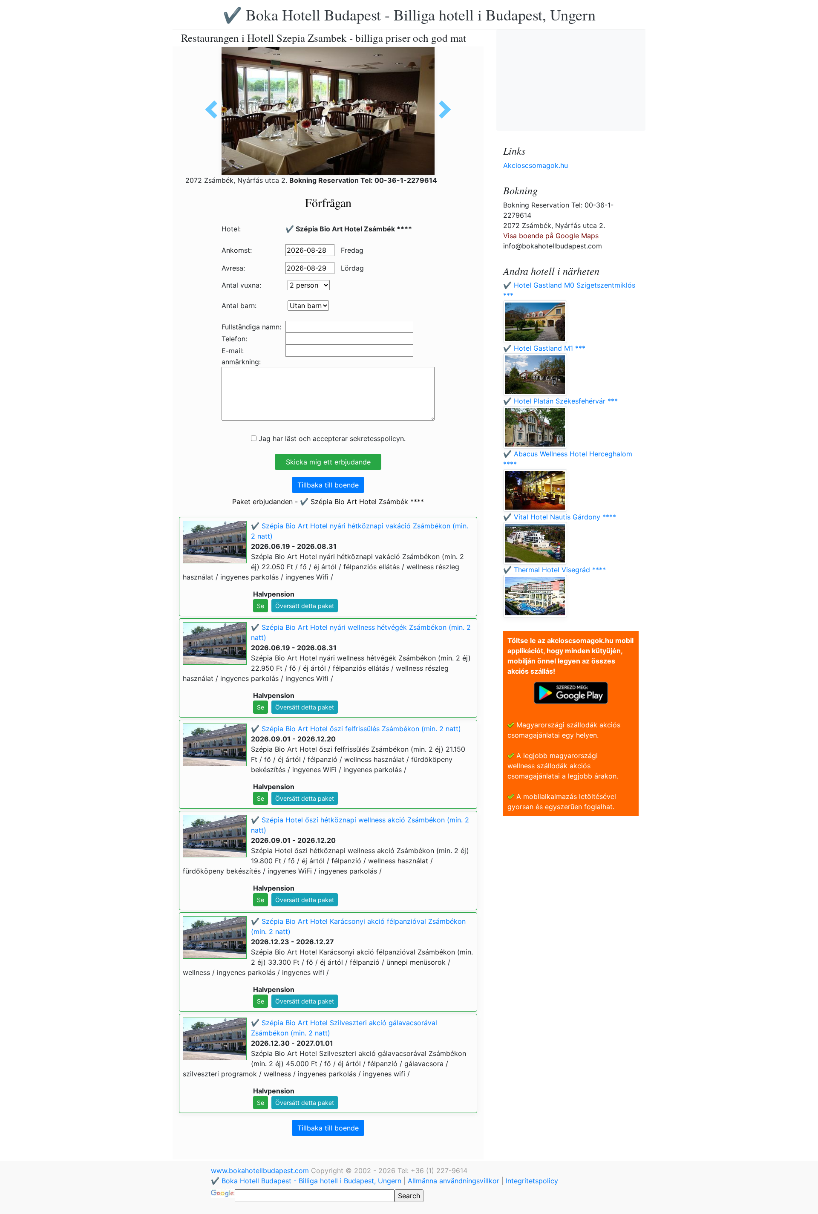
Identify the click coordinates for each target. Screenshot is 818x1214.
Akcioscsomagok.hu (535, 165)
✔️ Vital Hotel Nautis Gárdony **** (559, 517)
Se (260, 605)
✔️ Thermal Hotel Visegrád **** (554, 569)
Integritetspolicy (532, 1181)
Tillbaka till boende (328, 485)
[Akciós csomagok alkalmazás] (571, 692)
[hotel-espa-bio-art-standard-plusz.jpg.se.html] (442, 109)
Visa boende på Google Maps (551, 235)
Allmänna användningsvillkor (453, 1181)
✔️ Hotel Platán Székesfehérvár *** (560, 401)
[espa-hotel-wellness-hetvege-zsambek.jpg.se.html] (214, 109)
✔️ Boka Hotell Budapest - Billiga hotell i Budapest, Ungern (409, 14)
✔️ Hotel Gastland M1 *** (544, 348)
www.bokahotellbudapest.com (261, 1170)
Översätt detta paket (304, 605)
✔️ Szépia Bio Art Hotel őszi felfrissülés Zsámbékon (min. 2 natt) (356, 728)
